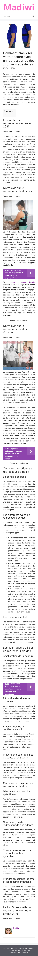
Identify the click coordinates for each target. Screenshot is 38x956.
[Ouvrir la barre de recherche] (33, 16)
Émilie (16, 928)
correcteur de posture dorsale (21, 282)
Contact (25, 953)
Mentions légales (14, 950)
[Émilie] (8, 934)
